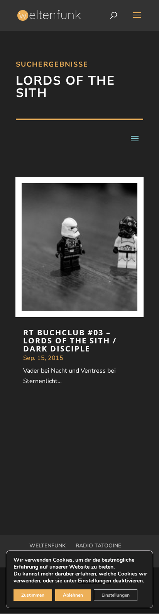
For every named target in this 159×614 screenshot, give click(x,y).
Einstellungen (94, 580)
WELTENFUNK (47, 545)
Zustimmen (32, 595)
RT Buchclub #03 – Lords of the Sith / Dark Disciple (70, 340)
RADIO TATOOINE (98, 545)
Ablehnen (73, 595)
